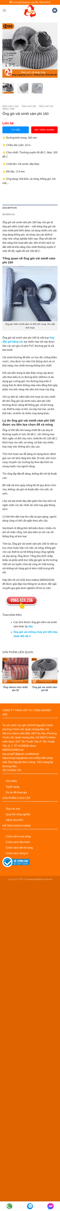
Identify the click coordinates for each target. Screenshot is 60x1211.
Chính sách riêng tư (17, 853)
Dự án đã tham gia (16, 792)
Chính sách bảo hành (18, 842)
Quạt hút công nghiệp (18, 814)
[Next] (52, 50)
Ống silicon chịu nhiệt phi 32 (15, 689)
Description (9, 208)
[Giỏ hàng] (54, 10)
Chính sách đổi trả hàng (19, 847)
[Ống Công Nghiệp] (30, 11)
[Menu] (4, 10)
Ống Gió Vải (29, 106)
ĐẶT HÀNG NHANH (44, 130)
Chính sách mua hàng (18, 836)
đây (30, 626)
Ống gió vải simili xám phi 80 (44, 689)
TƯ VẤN (15, 130)
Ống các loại (13, 808)
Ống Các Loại (10, 106)
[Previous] (7, 50)
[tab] (30, 208)
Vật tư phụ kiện (14, 820)
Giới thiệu (11, 781)
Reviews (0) (8, 215)
